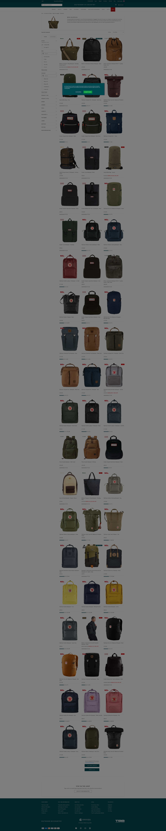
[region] (83, 89)
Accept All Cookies (87, 91)
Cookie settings (78, 91)
